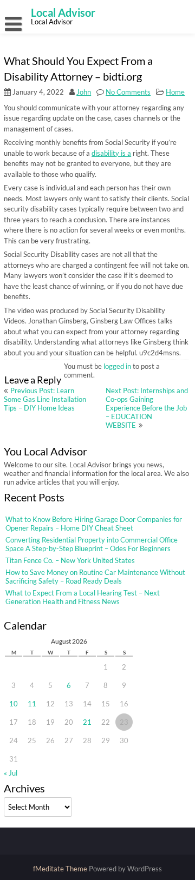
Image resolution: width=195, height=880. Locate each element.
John (83, 92)
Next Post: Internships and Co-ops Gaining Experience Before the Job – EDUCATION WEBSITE (147, 407)
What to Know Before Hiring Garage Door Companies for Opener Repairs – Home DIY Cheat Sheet (93, 523)
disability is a (111, 153)
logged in (117, 366)
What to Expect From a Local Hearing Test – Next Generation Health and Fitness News (82, 597)
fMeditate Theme (61, 868)
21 (87, 722)
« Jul (10, 773)
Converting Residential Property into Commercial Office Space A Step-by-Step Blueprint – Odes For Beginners (91, 544)
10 (13, 703)
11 (32, 703)
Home (175, 92)
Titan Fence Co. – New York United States (70, 560)
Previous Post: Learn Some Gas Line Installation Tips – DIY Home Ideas (45, 399)
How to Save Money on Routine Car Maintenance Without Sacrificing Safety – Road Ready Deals (95, 576)
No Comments (128, 92)
